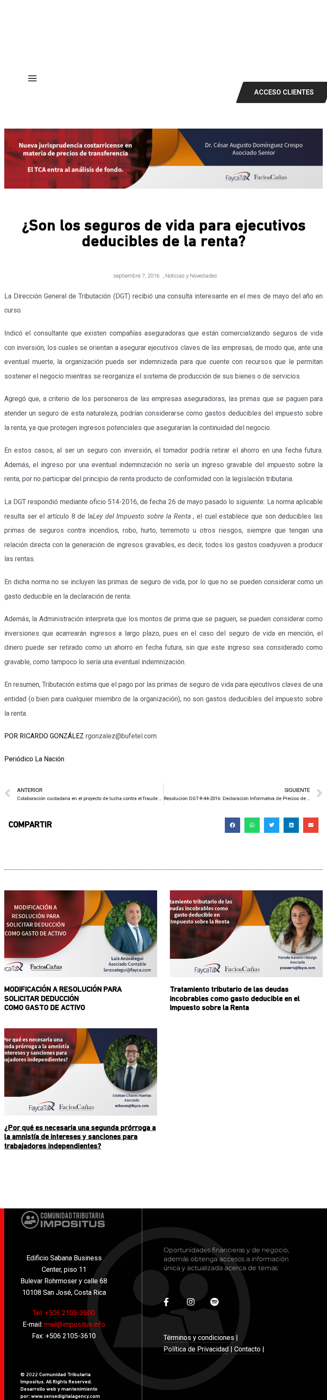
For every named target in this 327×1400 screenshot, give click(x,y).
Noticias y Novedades (191, 276)
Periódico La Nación (34, 759)
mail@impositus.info (74, 1324)
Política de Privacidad (196, 1349)
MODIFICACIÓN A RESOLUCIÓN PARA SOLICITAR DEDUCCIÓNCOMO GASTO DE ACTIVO (63, 999)
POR (44, 736)
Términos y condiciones (199, 1338)
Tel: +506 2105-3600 (64, 1313)
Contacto (247, 1349)
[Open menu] (32, 78)
